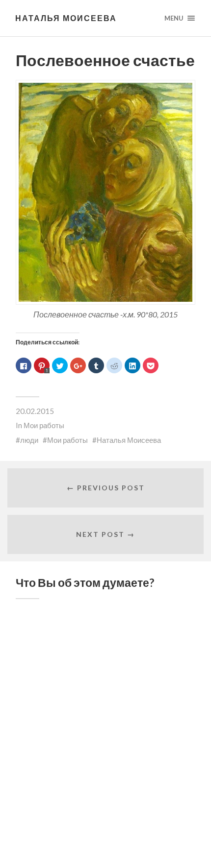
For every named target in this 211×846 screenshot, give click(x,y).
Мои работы (44, 425)
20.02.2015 (35, 411)
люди (29, 439)
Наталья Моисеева (66, 18)
